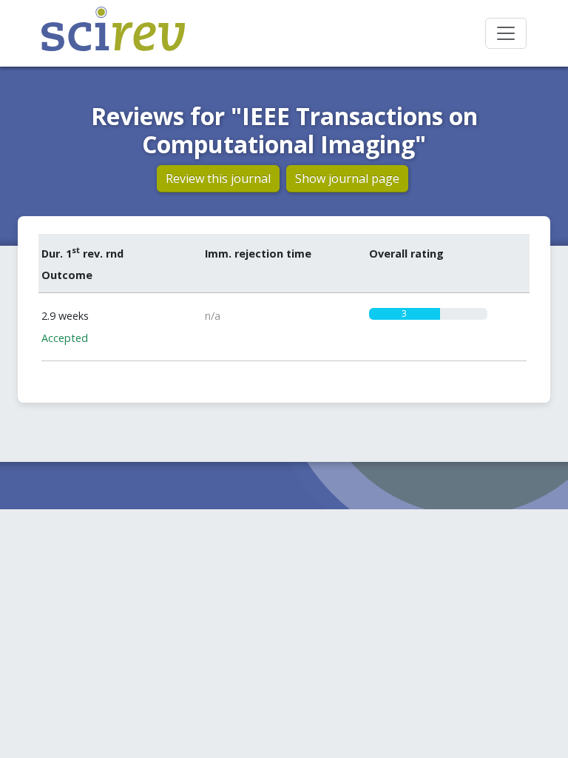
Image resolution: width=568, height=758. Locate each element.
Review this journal (218, 178)
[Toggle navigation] (506, 33)
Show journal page (347, 178)
